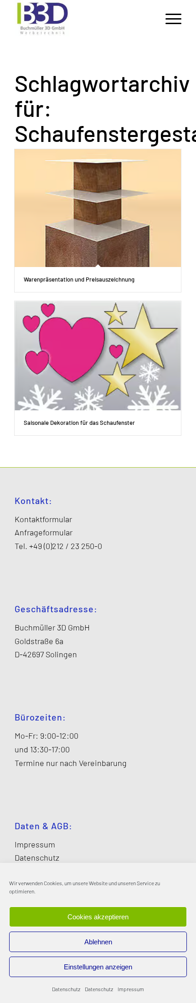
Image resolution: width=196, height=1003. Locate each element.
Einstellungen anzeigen (98, 967)
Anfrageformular (43, 532)
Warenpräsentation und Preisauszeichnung (79, 279)
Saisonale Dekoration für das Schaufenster (79, 422)
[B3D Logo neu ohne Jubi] (81, 18)
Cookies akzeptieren (98, 917)
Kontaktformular (43, 519)
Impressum (131, 989)
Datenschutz (66, 989)
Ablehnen (98, 942)
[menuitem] (168, 18)
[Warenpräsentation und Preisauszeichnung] (98, 208)
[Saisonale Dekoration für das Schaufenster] (98, 356)
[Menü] (168, 18)
